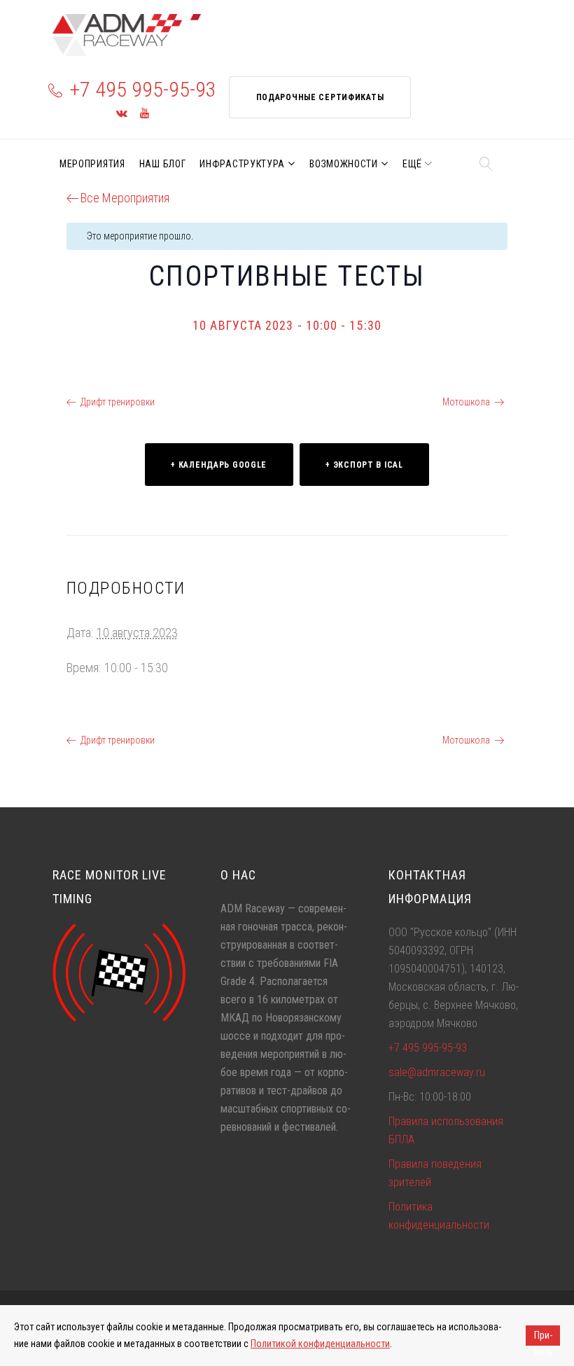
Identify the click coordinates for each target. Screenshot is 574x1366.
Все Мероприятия (124, 197)
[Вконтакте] (121, 114)
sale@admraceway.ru (436, 1072)
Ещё (412, 163)
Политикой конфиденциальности (320, 1343)
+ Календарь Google (219, 465)
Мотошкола (466, 401)
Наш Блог (162, 163)
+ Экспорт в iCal (364, 465)
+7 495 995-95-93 (142, 89)
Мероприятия (92, 163)
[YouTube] (144, 114)
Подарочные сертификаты (320, 97)
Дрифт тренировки (117, 401)
